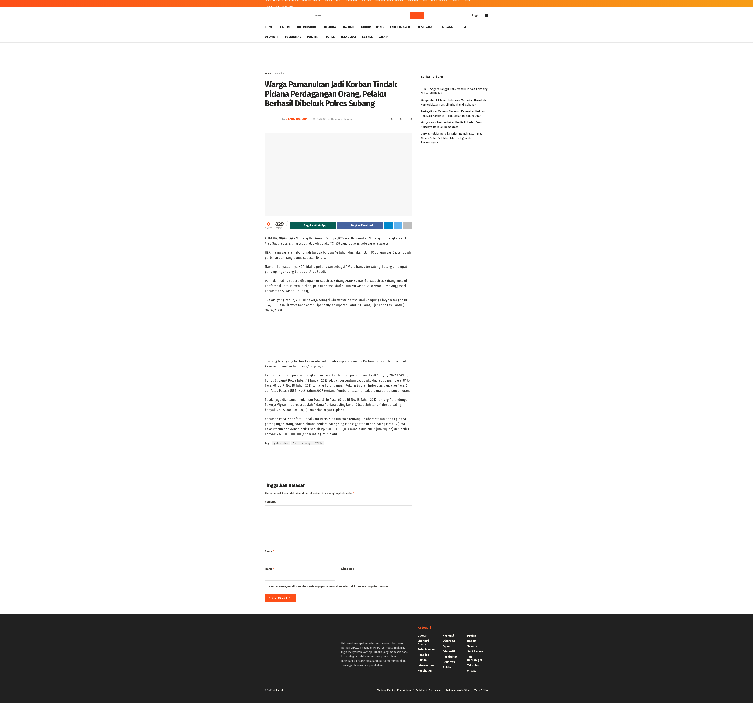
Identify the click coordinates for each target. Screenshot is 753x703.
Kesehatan (425, 27)
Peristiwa (449, 662)
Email (269, 569)
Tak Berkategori (475, 658)
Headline (284, 27)
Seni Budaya (475, 651)
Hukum (347, 119)
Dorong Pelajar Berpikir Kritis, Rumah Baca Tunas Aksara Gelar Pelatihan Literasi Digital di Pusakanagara (451, 138)
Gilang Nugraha (296, 119)
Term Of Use (481, 690)
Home (269, 27)
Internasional (307, 27)
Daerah (348, 27)
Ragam (471, 641)
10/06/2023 (320, 119)
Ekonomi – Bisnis (371, 27)
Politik (312, 37)
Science (367, 37)
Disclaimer (435, 690)
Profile (329, 37)
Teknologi (348, 37)
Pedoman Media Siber (457, 690)
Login (475, 15)
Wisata (383, 37)
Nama (270, 551)
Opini (462, 27)
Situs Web (347, 569)
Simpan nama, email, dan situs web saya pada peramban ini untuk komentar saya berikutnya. (329, 586)
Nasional (330, 27)
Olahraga (445, 27)
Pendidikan (293, 37)
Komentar (272, 501)
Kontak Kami (404, 690)
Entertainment (401, 27)
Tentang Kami (385, 690)
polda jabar (281, 443)
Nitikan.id (278, 690)
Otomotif (272, 37)
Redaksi (420, 690)
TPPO (318, 443)
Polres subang (302, 443)
